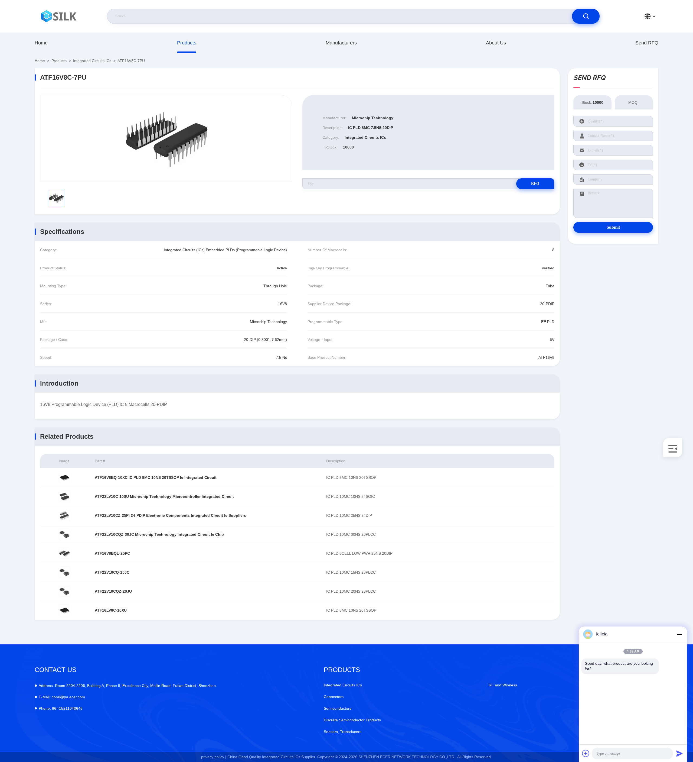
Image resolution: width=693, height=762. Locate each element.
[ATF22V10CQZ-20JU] (64, 591)
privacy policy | (213, 757)
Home (41, 43)
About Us (496, 43)
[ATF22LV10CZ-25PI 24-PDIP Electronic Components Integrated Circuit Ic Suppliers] (64, 515)
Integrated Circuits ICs (92, 61)
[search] (586, 16)
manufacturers (341, 43)
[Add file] (586, 753)
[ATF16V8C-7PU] (166, 138)
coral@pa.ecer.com (62, 697)
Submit (613, 227)
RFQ (535, 184)
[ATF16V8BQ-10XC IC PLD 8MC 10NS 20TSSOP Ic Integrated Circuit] (64, 477)
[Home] (59, 16)
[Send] (679, 753)
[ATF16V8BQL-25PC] (64, 553)
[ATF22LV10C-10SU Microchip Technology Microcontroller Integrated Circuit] (64, 496)
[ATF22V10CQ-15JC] (64, 572)
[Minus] (679, 634)
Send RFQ (646, 43)
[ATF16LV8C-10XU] (64, 610)
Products (186, 43)
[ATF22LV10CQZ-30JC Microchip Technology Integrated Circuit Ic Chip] (64, 534)
